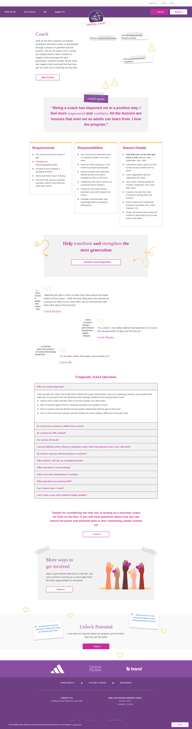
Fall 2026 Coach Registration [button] (97, 262)
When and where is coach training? (53, 467)
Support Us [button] (60, 12)
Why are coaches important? (50, 386)
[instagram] (180, 3)
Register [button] (178, 12)
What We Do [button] (10, 12)
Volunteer (60, 589)
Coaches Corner (97, 683)
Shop (164, 3)
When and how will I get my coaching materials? (60, 460)
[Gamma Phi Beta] (95, 668)
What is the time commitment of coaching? (57, 474)
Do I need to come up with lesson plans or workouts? (62, 453)
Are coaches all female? (48, 440)
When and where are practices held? (54, 481)
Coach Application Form (46, 165)
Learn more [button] (76, 725)
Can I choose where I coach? (50, 488)
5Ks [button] (45, 12)
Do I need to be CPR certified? (51, 433)
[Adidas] (57, 668)
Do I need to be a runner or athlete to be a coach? (60, 426)
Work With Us (67, 683)
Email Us (97, 534)
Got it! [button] (180, 725)
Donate (160, 12)
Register (97, 646)
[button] (189, 3)
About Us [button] (153, 3)
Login (2, 3)
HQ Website (126, 683)
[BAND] (134, 669)
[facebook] (183, 3)
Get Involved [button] (29, 12)
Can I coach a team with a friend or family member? (62, 495)
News (171, 3)
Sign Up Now (47, 77)
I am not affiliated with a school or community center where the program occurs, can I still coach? (84, 446)
